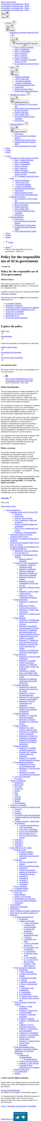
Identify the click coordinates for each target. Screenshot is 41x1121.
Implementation (6, 336)
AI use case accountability (14, 312)
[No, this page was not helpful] (23, 1117)
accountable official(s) (13, 303)
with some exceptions (8, 294)
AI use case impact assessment (16, 318)
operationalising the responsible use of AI (20, 310)
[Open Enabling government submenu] (28, 94)
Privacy (3, 1106)
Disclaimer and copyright (17, 1106)
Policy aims (5, 331)
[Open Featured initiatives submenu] (26, 123)
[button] (10, 1090)
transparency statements (13, 305)
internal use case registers (14, 314)
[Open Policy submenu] (17, 66)
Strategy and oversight (9, 347)
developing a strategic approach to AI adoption (22, 307)
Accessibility (31, 1106)
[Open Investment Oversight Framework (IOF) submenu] (12, 35)
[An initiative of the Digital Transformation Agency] (15, 7)
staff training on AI (12, 316)
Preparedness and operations (11, 352)
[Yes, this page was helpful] (17, 1117)
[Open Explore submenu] (14, 22)
